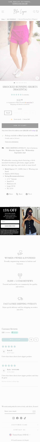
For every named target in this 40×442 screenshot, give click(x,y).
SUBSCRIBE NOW (10, 226)
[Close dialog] (38, 208)
